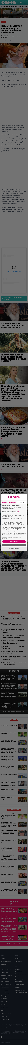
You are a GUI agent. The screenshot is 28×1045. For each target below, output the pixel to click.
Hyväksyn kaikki (14, 541)
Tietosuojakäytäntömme (14, 548)
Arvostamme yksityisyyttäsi (9, 502)
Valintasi (22, 502)
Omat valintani (14, 545)
